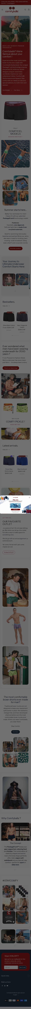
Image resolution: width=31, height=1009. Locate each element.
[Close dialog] (29, 497)
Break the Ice (15, 509)
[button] (15, 505)
